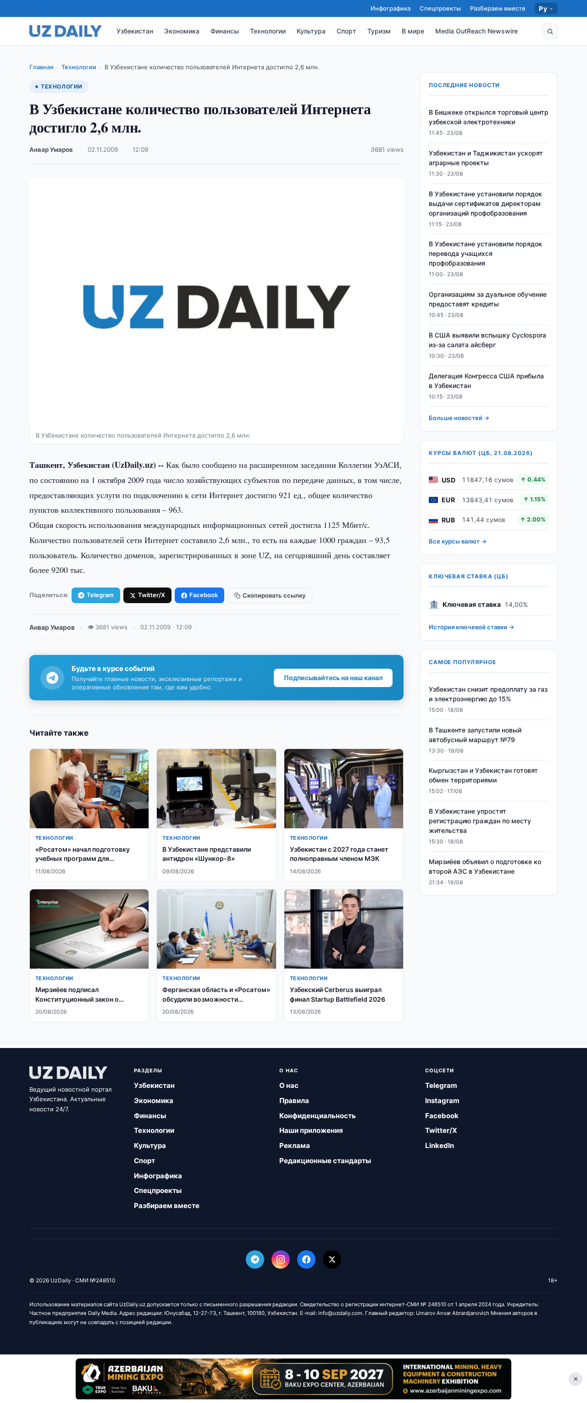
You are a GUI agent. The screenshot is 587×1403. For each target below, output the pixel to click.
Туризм (379, 31)
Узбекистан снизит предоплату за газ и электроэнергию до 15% (488, 694)
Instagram (442, 1100)
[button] (550, 31)
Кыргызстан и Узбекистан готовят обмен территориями (483, 775)
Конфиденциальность (317, 1115)
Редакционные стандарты (325, 1160)
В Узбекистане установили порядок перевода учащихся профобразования (485, 253)
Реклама (294, 1145)
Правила (294, 1100)
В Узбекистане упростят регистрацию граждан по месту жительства (480, 820)
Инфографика (390, 8)
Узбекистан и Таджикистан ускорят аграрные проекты (486, 157)
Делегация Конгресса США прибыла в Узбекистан (486, 380)
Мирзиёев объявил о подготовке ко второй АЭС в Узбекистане (485, 866)
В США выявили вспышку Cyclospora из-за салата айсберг (487, 340)
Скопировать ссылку (274, 595)
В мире (413, 31)
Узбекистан (134, 31)
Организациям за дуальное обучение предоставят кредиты (488, 299)
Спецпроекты (440, 8)
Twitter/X (151, 595)
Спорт (346, 31)
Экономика (181, 31)
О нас (289, 1085)
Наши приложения (311, 1130)
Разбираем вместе (498, 8)
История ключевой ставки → (471, 627)
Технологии (268, 31)
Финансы (224, 31)
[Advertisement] (293, 1379)
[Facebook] (306, 1259)
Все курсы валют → (458, 541)
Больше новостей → (459, 417)
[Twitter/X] (332, 1259)
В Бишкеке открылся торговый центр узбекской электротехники (488, 117)
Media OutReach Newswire (476, 31)
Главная (41, 67)
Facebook (203, 595)
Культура (311, 31)
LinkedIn (439, 1145)
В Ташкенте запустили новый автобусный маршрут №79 (475, 734)
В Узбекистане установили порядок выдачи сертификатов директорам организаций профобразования (485, 203)
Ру (543, 8)
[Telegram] (255, 1259)
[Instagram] (280, 1259)
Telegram (100, 595)
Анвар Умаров (51, 149)
